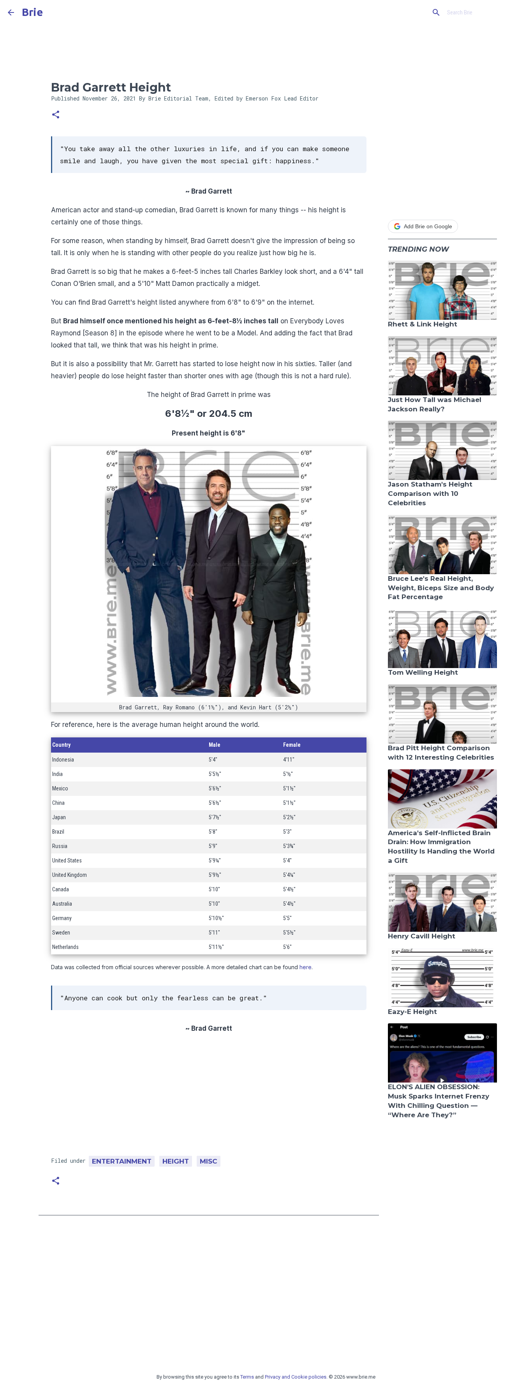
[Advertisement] (209, 1097)
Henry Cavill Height (421, 936)
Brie (32, 12)
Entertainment (121, 1161)
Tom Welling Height (423, 672)
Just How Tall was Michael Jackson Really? (434, 404)
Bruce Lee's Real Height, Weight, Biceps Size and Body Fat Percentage (441, 588)
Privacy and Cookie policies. (296, 1377)
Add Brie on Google (428, 226)
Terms (247, 1377)
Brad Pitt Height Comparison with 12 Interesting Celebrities (441, 752)
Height (175, 1161)
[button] (55, 115)
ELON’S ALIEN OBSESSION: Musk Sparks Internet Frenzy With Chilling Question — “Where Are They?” (438, 1100)
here (305, 967)
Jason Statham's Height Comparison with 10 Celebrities (430, 493)
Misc (208, 1161)
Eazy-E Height (412, 1012)
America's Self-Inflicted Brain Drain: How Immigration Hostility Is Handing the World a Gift (441, 846)
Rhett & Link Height (422, 324)
